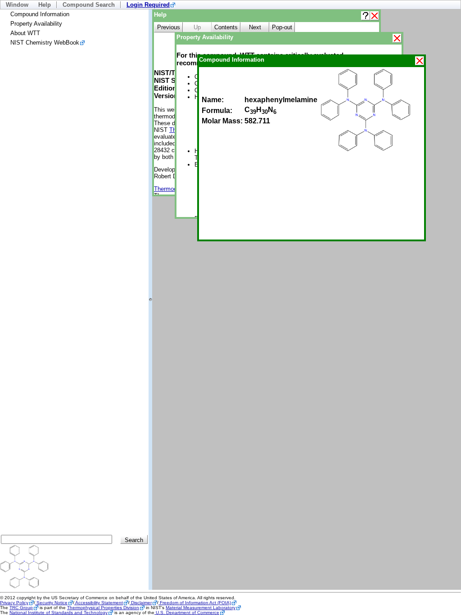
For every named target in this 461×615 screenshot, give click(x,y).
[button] (365, 15)
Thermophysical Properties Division (103, 607)
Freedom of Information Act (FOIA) (194, 602)
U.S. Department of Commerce (186, 612)
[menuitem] (151, 4)
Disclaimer (141, 602)
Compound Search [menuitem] (89, 4)
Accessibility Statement (98, 602)
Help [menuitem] (44, 4)
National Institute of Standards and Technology (58, 612)
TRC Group (21, 607)
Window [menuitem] (17, 4)
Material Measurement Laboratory (200, 607)
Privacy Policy (14, 602)
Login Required (148, 4)
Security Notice (51, 602)
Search (134, 540)
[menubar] (230, 4)
